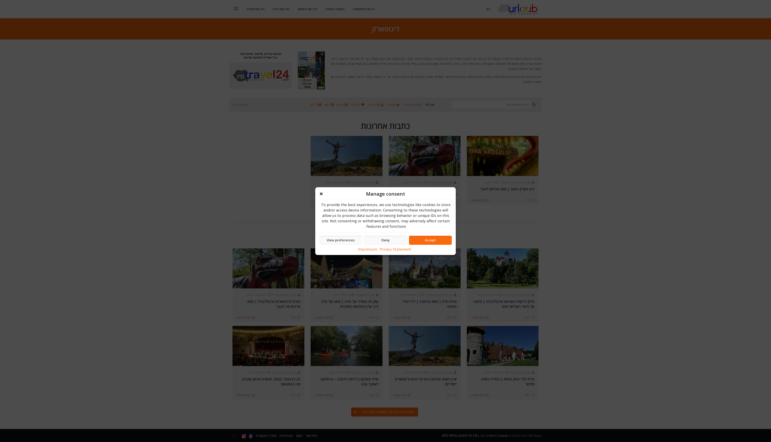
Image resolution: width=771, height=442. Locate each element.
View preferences (341, 240)
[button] (321, 194)
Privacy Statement (395, 249)
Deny (385, 240)
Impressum (367, 249)
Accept (430, 240)
